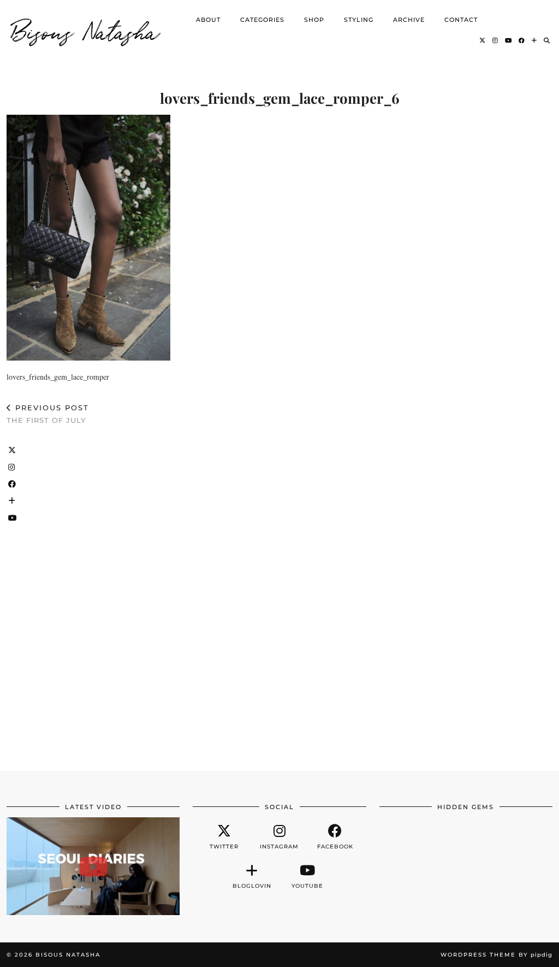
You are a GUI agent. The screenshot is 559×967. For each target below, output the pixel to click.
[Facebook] (522, 40)
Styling (358, 19)
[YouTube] (508, 40)
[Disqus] (279, 592)
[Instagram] (495, 40)
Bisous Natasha (85, 30)
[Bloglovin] (534, 40)
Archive (409, 19)
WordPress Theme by (496, 954)
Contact (461, 19)
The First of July (48, 413)
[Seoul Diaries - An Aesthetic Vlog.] (93, 866)
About (208, 19)
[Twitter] (482, 40)
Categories (262, 19)
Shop (314, 19)
